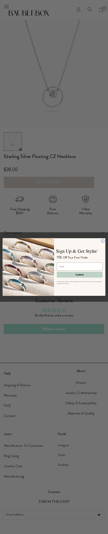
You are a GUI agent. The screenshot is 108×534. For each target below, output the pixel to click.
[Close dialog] (102, 240)
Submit (80, 274)
